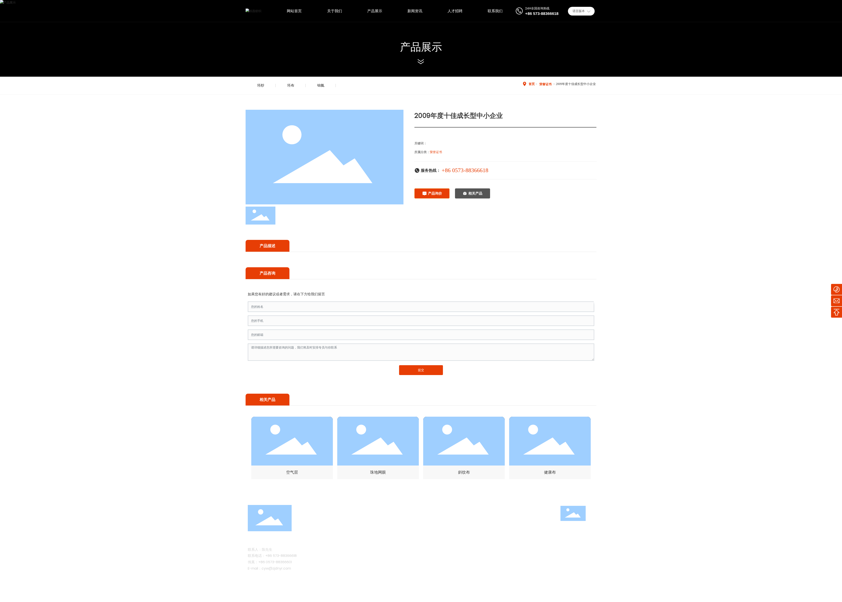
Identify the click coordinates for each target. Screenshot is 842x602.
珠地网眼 (378, 472)
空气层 (292, 472)
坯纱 (260, 85)
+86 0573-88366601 (275, 562)
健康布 (550, 472)
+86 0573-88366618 (465, 170)
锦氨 (320, 85)
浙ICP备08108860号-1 (341, 592)
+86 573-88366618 (281, 555)
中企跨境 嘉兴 (572, 592)
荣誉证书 (545, 84)
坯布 (290, 85)
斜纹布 (464, 472)
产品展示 (421, 47)
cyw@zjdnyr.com (276, 568)
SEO (591, 592)
